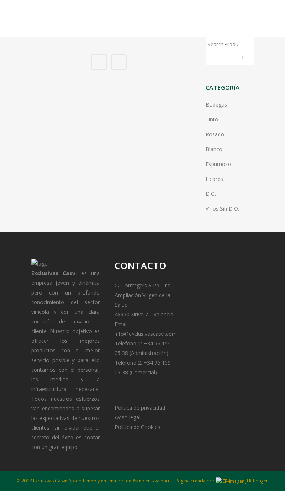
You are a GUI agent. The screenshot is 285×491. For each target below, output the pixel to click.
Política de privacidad (140, 407)
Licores (214, 178)
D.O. (211, 193)
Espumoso (218, 164)
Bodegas (216, 104)
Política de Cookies (137, 426)
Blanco (214, 149)
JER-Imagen (257, 481)
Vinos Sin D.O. (222, 208)
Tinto (212, 119)
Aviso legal (127, 417)
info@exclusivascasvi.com (146, 333)
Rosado (215, 134)
